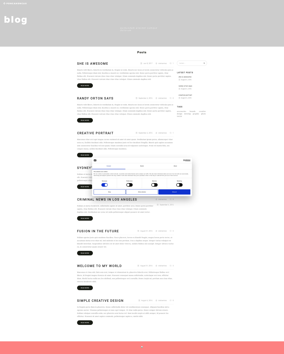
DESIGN (179, 114)
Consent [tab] (109, 166)
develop (187, 114)
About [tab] (175, 166)
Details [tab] (142, 166)
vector (179, 116)
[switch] (129, 185)
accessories (181, 111)
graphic (196, 114)
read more (85, 85)
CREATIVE (202, 111)
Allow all (174, 192)
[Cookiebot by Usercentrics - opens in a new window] (180, 160)
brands (192, 111)
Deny (109, 192)
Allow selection (142, 192)
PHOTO (203, 114)
